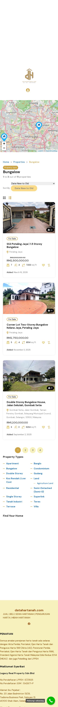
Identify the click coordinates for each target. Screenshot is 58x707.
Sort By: (6, 188)
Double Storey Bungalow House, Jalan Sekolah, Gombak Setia (26, 403)
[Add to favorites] (43, 265)
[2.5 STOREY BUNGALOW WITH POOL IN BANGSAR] (39, 126)
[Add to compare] (49, 265)
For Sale (12, 238)
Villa (36, 506)
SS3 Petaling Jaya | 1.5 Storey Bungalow (24, 245)
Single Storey (14, 496)
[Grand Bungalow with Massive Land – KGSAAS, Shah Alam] (4, 137)
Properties (19, 162)
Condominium (41, 468)
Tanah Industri (14, 501)
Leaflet (40, 151)
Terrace (10, 506)
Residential (12, 488)
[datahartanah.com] (29, 75)
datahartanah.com (29, 610)
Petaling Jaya (15, 251)
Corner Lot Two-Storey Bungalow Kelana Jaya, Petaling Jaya (27, 326)
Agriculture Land (45, 483)
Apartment (12, 463)
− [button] (4, 148)
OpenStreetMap (51, 151)
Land (36, 478)
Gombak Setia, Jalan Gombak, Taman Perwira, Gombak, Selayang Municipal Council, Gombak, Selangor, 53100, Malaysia (28, 414)
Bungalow (11, 468)
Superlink (39, 496)
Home (6, 162)
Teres (37, 501)
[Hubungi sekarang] (51, 701)
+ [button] (4, 143)
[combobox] (24, 188)
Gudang (38, 473)
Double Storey (14, 473)
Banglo (37, 463)
